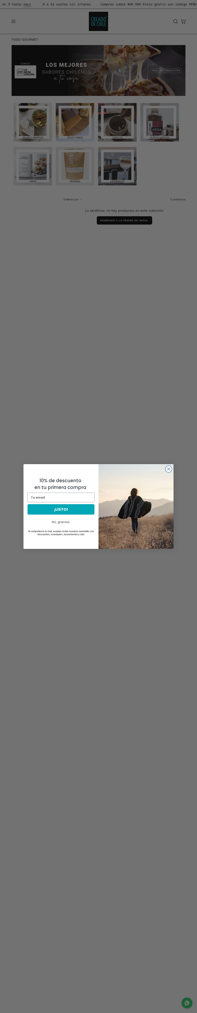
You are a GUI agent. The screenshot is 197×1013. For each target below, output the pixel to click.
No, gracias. (61, 522)
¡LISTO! (61, 509)
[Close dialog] (168, 469)
